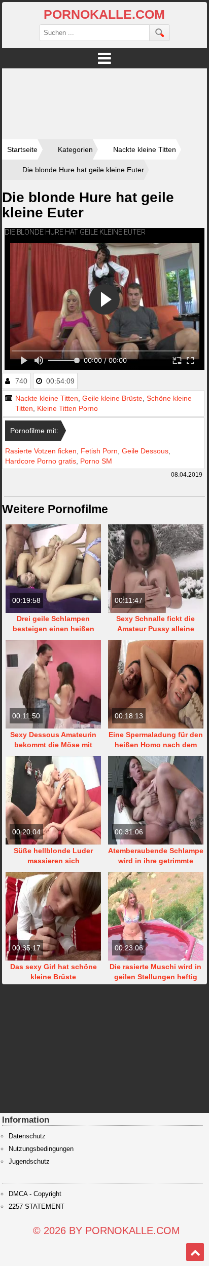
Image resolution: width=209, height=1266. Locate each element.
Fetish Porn (99, 451)
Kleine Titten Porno (67, 408)
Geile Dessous (145, 451)
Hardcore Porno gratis (40, 461)
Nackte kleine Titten (46, 398)
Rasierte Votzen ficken (41, 451)
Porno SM (96, 461)
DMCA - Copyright (35, 1194)
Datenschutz (27, 1136)
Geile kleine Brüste (112, 398)
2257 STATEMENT (36, 1206)
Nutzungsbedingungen (41, 1149)
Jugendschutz (29, 1161)
